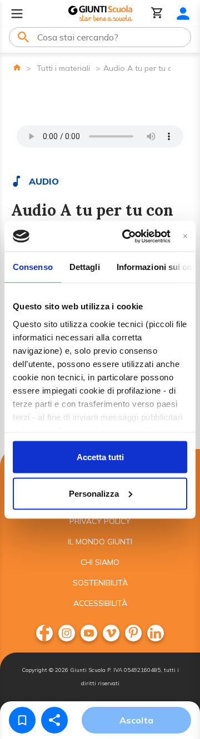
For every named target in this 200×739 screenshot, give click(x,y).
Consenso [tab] (33, 267)
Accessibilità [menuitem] (100, 603)
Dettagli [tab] (84, 267)
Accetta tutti (100, 457)
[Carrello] (157, 13)
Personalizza (94, 493)
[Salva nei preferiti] (22, 720)
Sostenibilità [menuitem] (100, 583)
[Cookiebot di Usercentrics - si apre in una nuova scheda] (127, 236)
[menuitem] (44, 633)
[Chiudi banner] (185, 236)
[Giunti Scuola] (100, 14)
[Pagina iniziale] (17, 67)
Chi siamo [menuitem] (100, 562)
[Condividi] (54, 720)
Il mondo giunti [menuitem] (100, 542)
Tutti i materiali (63, 68)
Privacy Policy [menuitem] (100, 521)
